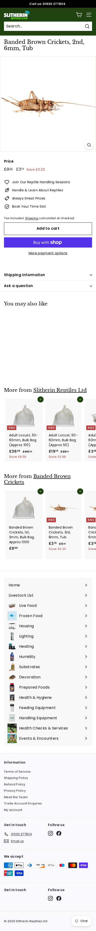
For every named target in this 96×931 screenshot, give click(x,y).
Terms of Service (17, 771)
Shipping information (24, 274)
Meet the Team (16, 797)
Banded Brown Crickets (37, 479)
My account (13, 810)
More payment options (48, 253)
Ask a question (18, 285)
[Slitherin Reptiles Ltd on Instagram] (50, 833)
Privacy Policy (15, 790)
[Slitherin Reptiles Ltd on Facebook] (58, 833)
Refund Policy (14, 784)
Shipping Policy (16, 778)
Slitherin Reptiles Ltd (60, 390)
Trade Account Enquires (23, 803)
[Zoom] (89, 145)
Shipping (31, 218)
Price (9, 161)
